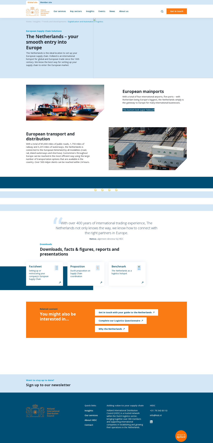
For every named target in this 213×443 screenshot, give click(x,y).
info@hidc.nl (156, 415)
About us (123, 11)
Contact (89, 424)
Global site (32, 2)
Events (102, 11)
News (112, 11)
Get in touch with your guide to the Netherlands (125, 312)
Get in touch (176, 11)
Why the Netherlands (110, 328)
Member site (46, 2)
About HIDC (91, 420)
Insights (90, 11)
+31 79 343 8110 (158, 410)
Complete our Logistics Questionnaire (119, 320)
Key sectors (76, 11)
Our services (60, 11)
